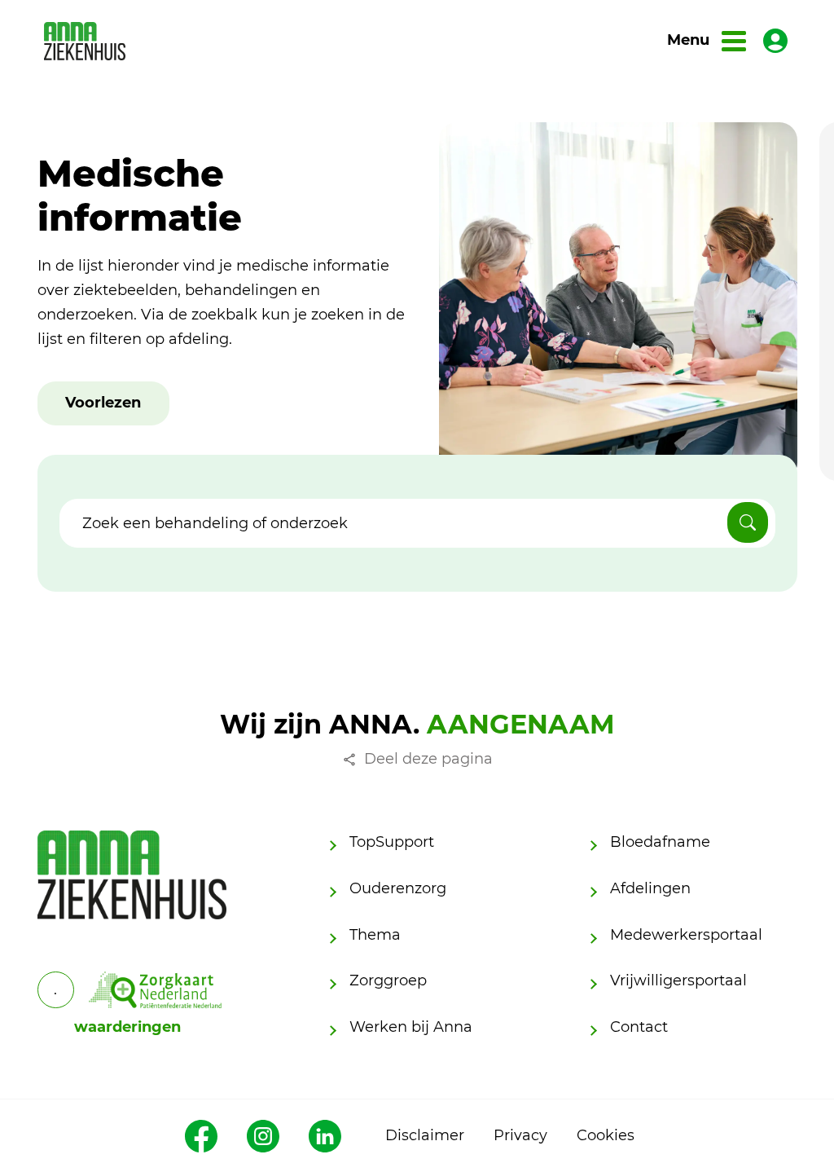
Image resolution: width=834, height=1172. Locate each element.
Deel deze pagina (428, 759)
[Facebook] (201, 1136)
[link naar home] (84, 41)
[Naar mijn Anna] (775, 40)
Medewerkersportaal (686, 935)
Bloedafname (660, 842)
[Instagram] (263, 1136)
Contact (639, 1027)
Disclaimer (424, 1135)
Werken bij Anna (410, 1027)
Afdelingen (650, 888)
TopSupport (391, 842)
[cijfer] (155, 990)
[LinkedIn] (325, 1136)
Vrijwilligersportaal (678, 980)
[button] (103, 403)
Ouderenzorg (397, 888)
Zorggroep (388, 980)
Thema (375, 935)
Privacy (520, 1135)
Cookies (605, 1135)
